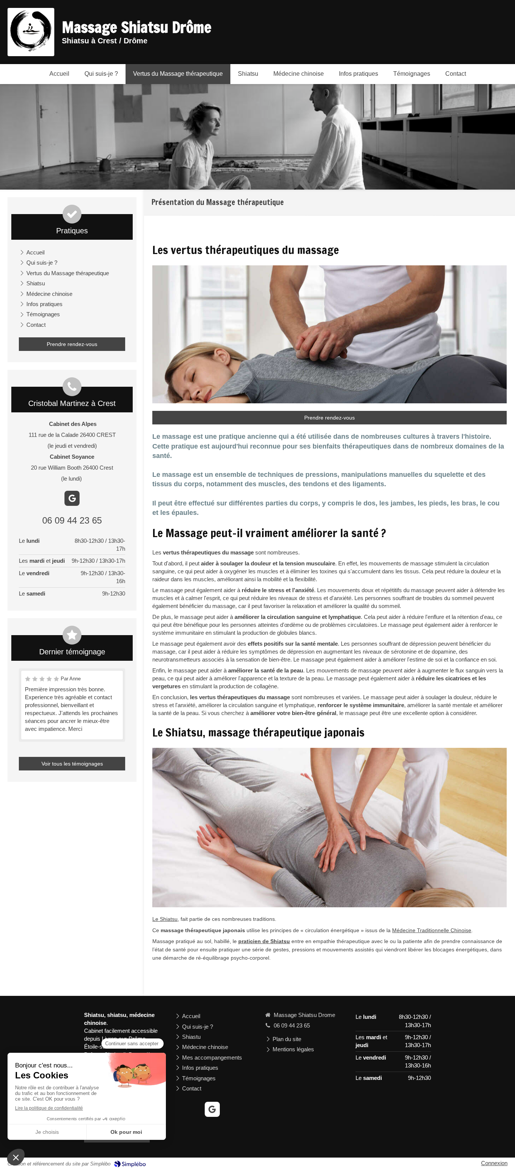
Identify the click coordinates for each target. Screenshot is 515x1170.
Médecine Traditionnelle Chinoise (431, 930)
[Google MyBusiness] (72, 498)
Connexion (494, 1163)
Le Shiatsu (165, 919)
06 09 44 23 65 (72, 520)
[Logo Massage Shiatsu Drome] (30, 50)
